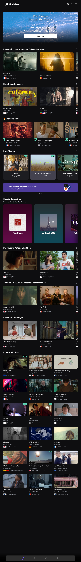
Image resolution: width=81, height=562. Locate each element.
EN (72, 4)
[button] (39, 193)
